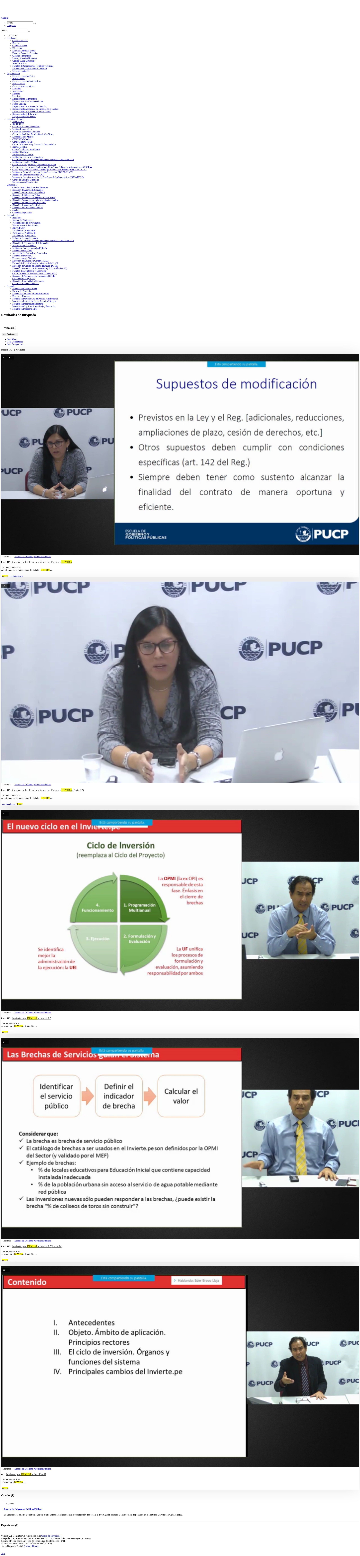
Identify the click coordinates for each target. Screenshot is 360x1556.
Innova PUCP (18, 228)
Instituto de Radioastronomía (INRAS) (29, 248)
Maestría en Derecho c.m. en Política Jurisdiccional (35, 299)
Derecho (16, 43)
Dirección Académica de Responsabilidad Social (33, 197)
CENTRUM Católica (22, 139)
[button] (5, 18)
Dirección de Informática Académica (28, 192)
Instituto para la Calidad (22, 154)
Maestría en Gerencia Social (24, 288)
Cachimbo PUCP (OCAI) (23, 278)
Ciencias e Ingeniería (21, 56)
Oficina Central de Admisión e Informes (30, 187)
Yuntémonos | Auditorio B (24, 233)
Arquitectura (17, 91)
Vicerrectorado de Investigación (26, 223)
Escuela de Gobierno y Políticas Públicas (30, 293)
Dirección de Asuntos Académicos (27, 205)
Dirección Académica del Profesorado (29, 202)
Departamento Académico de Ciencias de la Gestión (35, 109)
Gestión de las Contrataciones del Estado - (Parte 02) (48, 790)
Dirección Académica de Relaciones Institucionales (35, 200)
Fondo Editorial (19, 104)
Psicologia (17, 96)
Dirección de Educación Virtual (26, 195)
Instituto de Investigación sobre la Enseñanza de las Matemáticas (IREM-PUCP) (48, 177)
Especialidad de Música (22, 137)
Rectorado (17, 218)
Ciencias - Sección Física (23, 76)
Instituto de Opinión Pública (24, 162)
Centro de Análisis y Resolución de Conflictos (32, 134)
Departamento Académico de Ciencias (29, 106)
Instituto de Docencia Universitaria (27, 157)
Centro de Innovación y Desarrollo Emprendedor (34, 144)
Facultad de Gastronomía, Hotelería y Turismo (32, 66)
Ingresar (11, 25)
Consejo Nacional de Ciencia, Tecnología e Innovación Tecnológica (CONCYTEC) (49, 169)
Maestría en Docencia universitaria (27, 304)
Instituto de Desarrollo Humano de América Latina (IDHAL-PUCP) (42, 172)
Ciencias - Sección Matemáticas (26, 81)
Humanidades (18, 78)
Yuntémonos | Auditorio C (24, 235)
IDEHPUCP (18, 124)
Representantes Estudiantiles (25, 182)
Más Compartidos (15, 344)
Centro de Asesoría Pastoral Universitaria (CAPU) (34, 273)
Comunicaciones (19, 45)
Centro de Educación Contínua (26, 131)
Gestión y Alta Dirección (23, 61)
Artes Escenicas (19, 63)
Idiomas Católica (19, 147)
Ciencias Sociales (20, 40)
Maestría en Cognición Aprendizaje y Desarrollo (33, 306)
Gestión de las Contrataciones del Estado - (42, 562)
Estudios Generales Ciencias (25, 53)
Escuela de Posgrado (21, 291)
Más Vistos (12, 339)
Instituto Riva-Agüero (22, 129)
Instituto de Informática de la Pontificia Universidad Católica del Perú (43, 240)
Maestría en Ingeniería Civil (24, 309)
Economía (16, 88)
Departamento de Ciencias (24, 116)
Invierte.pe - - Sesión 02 (31, 1018)
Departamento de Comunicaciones (27, 101)
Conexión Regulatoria (22, 212)
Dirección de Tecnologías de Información (30, 243)
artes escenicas (18, 83)
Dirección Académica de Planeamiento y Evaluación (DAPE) (39, 268)
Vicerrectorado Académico (24, 245)
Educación (17, 48)
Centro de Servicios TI (51, 1536)
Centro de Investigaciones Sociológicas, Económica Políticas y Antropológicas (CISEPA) (52, 167)
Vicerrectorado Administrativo (25, 225)
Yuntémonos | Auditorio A (24, 230)
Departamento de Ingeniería (24, 99)
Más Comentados (15, 342)
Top (3, 1553)
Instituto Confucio (20, 152)
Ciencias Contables (20, 71)
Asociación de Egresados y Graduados (29, 253)
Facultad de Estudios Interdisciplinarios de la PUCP (35, 263)
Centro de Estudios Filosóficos (26, 126)
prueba (15, 210)
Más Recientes (10, 334)
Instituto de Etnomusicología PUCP (28, 174)
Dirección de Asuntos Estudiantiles (27, 190)
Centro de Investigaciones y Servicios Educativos (34, 164)
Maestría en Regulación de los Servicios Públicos (34, 301)
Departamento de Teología (24, 258)
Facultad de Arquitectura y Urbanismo (29, 271)
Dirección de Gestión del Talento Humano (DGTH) (35, 266)
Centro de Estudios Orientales (25, 180)
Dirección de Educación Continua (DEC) (30, 261)
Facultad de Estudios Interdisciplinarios (29, 68)
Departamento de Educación (25, 114)
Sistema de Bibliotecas (22, 220)
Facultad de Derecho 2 (22, 255)
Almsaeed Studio (31, 1546)
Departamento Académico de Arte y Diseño (31, 111)
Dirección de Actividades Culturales (28, 281)
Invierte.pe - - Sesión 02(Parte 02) (37, 1246)
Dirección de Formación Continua (27, 207)
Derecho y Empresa (21, 296)
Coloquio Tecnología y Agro (25, 238)
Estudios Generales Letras (23, 50)
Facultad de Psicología (22, 250)
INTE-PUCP (18, 121)
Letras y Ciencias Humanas (24, 58)
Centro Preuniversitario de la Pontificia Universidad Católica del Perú (43, 159)
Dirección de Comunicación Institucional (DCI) (33, 276)
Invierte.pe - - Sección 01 (26, 1474)
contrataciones (16, 576)
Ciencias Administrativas (23, 86)
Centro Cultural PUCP (22, 142)
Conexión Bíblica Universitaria (26, 149)
